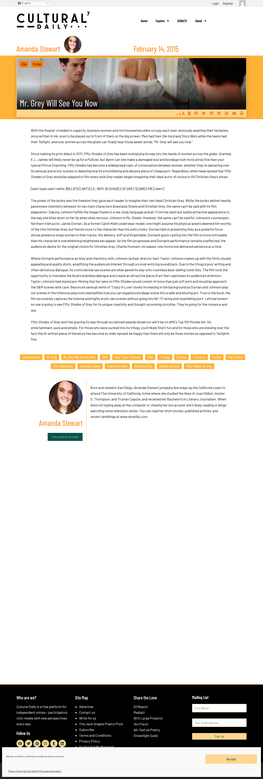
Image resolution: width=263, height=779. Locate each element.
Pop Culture (235, 357)
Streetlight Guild (146, 735)
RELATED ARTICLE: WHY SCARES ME (110, 188)
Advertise (86, 707)
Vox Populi (141, 724)
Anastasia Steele (90, 366)
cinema (181, 357)
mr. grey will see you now (79, 357)
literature (199, 357)
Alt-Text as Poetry (147, 730)
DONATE (182, 21)
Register (228, 3)
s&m (105, 357)
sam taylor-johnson (128, 357)
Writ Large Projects (148, 718)
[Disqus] (131, 506)
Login (215, 3)
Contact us (87, 712)
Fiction (37, 64)
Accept (231, 759)
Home (144, 21)
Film (24, 64)
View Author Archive (65, 437)
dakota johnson (169, 366)
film (150, 357)
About (198, 21)
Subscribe (86, 730)
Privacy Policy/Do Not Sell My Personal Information (34, 771)
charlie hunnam (117, 366)
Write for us (87, 718)
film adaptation (63, 366)
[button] (196, 113)
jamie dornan (31, 357)
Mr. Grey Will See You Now (59, 102)
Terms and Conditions (95, 735)
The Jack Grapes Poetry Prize (101, 724)
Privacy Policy (89, 741)
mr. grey (52, 357)
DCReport (141, 707)
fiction (216, 357)
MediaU (139, 712)
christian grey (143, 366)
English (26, 3)
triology (165, 357)
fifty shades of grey (199, 366)
